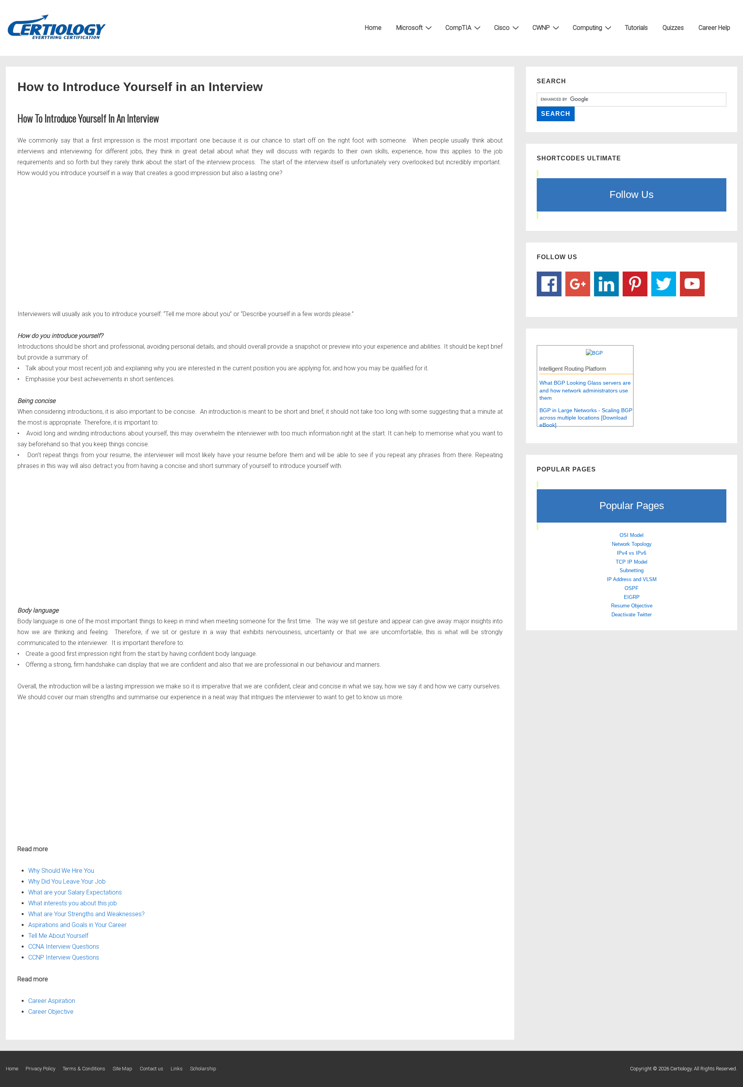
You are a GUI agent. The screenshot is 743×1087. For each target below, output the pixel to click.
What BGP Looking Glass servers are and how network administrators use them (585, 390)
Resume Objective (631, 606)
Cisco (502, 27)
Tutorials (636, 27)
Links (177, 1069)
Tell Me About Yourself (58, 935)
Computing (587, 27)
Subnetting (632, 570)
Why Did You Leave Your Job (67, 881)
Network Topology (632, 544)
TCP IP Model (631, 562)
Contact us (151, 1069)
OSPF (632, 588)
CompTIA (458, 27)
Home (373, 27)
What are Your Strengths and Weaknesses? (86, 914)
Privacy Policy (40, 1069)
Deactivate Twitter (631, 614)
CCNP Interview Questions (63, 957)
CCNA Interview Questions (63, 946)
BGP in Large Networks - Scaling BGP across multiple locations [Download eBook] (585, 418)
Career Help (714, 27)
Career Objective (51, 1011)
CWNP (541, 27)
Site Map (122, 1069)
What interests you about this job (72, 903)
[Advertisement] (249, 243)
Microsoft (409, 27)
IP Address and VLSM (632, 579)
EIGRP (632, 597)
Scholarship (203, 1069)
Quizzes (673, 27)
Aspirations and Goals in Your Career (77, 925)
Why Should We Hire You (61, 870)
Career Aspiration (52, 1000)
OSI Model (632, 535)
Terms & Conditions (84, 1069)
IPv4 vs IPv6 (631, 553)
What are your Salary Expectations (75, 892)
